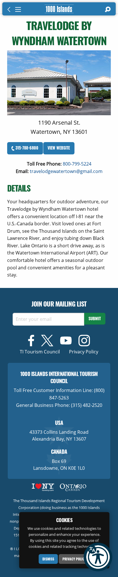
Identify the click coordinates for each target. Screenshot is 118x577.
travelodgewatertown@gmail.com (66, 171)
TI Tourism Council (40, 352)
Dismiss (48, 558)
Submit (94, 318)
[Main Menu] (18, 9)
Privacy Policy (74, 558)
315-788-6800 (26, 148)
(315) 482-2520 (86, 405)
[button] (98, 557)
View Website (59, 148)
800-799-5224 (77, 164)
